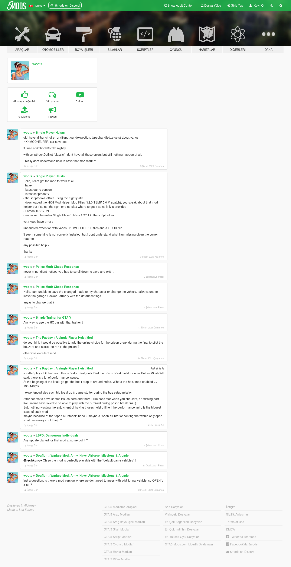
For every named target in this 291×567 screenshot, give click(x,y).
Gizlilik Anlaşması (237, 514)
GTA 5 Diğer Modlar (117, 559)
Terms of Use (235, 522)
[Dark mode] (271, 5)
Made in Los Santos (20, 509)
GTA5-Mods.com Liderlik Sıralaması (189, 544)
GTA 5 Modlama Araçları (120, 507)
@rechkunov (32, 460)
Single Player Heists (50, 132)
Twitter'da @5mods (242, 537)
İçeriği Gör (32, 166)
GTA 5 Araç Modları (117, 514)
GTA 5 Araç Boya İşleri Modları (124, 522)
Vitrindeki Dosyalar (177, 514)
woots (37, 63)
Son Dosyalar (174, 507)
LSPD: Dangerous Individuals (57, 435)
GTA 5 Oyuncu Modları (119, 544)
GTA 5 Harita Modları (118, 551)
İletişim (230, 507)
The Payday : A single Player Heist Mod (64, 337)
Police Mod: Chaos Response (57, 266)
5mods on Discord (242, 551)
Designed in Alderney (21, 505)
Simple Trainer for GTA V (53, 317)
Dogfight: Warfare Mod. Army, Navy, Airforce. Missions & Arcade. (83, 455)
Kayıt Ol (258, 5)
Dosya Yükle (212, 5)
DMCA (230, 529)
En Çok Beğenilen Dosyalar (183, 522)
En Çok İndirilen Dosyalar (182, 529)
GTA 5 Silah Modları (117, 529)
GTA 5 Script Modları (117, 537)
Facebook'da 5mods (243, 544)
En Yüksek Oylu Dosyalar (182, 537)
